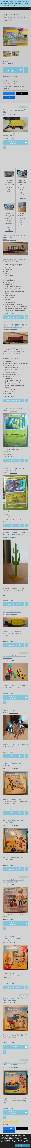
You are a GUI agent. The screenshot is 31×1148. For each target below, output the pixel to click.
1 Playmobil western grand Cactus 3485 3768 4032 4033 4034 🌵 (15, 533)
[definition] (15, 589)
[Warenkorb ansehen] (29, 8)
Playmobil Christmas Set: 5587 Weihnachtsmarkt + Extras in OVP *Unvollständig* (22, 187)
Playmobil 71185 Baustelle (12, 612)
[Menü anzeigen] (2, 8)
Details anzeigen (8, 138)
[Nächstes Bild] (25, 36)
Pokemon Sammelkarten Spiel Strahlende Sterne (14, 469)
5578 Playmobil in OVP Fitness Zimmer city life (13, 821)
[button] (7, 54)
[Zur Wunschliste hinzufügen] (26, 70)
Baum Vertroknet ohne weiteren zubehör (21, 217)
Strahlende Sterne (16, 519)
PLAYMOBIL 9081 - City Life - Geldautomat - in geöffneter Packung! (13, 938)
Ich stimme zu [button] (22, 1145)
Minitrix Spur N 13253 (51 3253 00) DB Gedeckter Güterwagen (15, 326)
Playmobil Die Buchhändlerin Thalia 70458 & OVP (13, 881)
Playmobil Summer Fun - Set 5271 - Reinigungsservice (15, 999)
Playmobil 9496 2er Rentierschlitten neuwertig (9, 183)
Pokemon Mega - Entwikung (13, 408)
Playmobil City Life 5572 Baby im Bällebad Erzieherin (14, 1064)
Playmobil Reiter (9, 710)
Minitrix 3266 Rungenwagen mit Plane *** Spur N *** (14, 236)
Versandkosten (9, 63)
